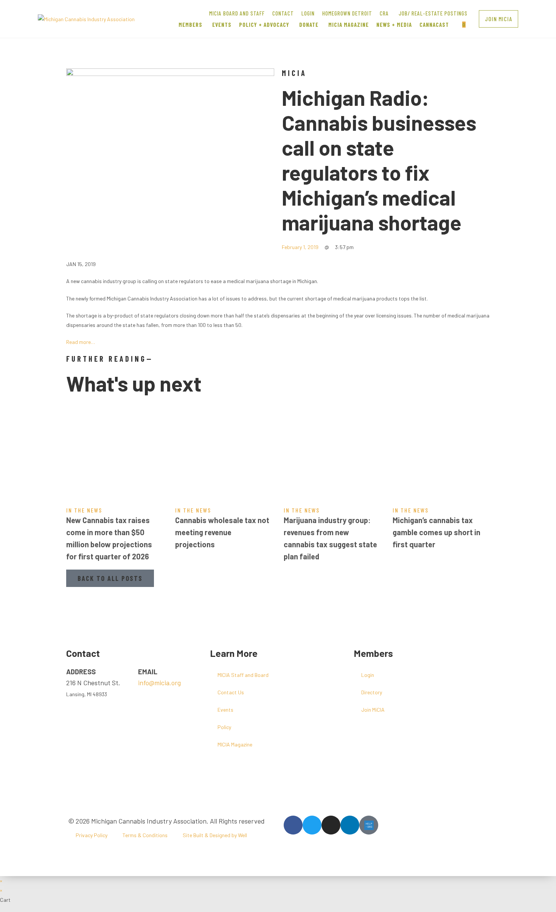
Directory (371, 692)
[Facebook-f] (293, 825)
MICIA (294, 72)
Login (367, 675)
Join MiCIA (373, 709)
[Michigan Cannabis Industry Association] (86, 18)
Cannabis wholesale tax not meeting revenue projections (222, 532)
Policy (224, 727)
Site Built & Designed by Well (215, 835)
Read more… (80, 342)
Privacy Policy (91, 835)
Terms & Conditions (145, 835)
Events (225, 709)
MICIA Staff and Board (243, 675)
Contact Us (230, 692)
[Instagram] (330, 825)
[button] (498, 18)
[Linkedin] (349, 825)
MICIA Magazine (234, 744)
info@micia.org (159, 682)
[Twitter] (312, 825)
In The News (84, 510)
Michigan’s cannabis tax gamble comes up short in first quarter (436, 532)
